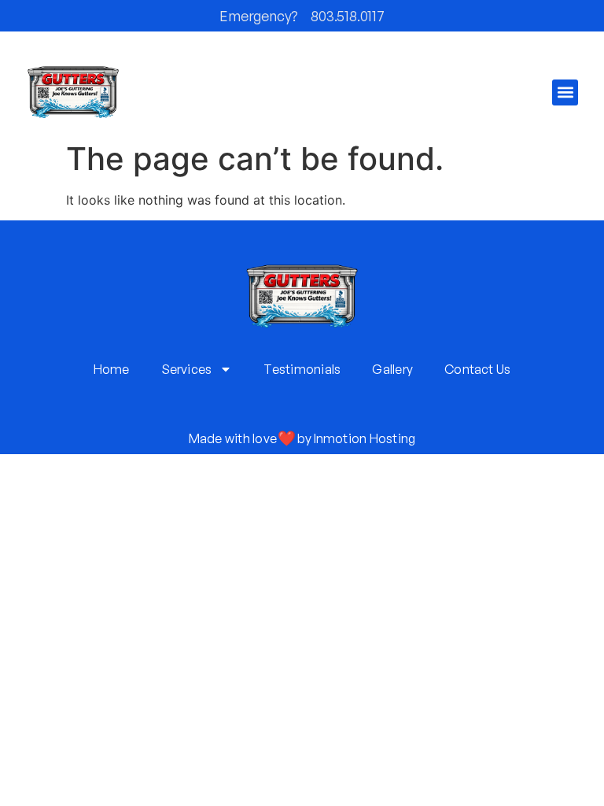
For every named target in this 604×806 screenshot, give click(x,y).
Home (112, 369)
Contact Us (477, 369)
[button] (565, 92)
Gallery (392, 369)
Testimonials (302, 369)
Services (186, 369)
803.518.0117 (348, 15)
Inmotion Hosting (365, 438)
